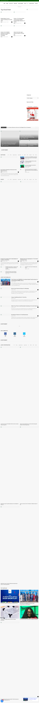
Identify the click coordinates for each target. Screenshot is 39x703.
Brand (7, 3)
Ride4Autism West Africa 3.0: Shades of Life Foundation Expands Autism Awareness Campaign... (11, 267)
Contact (36, 3)
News (4, 3)
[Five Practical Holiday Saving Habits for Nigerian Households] (22, 166)
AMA (25, 154)
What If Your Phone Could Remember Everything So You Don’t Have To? (24, 305)
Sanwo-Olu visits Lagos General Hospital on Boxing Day (19, 33)
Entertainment (20, 3)
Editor (14, 23)
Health (25, 3)
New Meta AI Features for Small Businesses (19, 314)
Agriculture (19, 154)
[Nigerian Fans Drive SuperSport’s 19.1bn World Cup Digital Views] (29, 219)
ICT (27, 3)
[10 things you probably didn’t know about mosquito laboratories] (22, 162)
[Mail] (36, 0)
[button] (29, 0)
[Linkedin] (34, 0)
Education (11, 3)
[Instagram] (32, 0)
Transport (15, 3)
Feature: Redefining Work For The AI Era (18, 297)
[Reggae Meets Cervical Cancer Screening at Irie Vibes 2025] (6, 14)
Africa (11, 154)
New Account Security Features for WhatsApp (20, 288)
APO (27, 154)
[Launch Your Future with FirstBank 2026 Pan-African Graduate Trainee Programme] (10, 385)
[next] (37, 127)
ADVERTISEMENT (4, 149)
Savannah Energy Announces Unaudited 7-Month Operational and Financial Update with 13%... (31, 170)
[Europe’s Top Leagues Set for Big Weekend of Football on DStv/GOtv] (10, 219)
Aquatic (30, 154)
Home (1, 7)
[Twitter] (37, 0)
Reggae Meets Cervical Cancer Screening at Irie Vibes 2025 (6, 19)
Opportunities (31, 3)
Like (5, 332)
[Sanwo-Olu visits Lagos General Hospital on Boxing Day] (19, 28)
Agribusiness (15, 154)
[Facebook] (31, 0)
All (8, 154)
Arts (33, 154)
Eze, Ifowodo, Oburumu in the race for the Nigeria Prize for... (9, 603)
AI (22, 154)
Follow (15, 332)
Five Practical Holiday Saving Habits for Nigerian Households (29, 619)
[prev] (35, 127)
